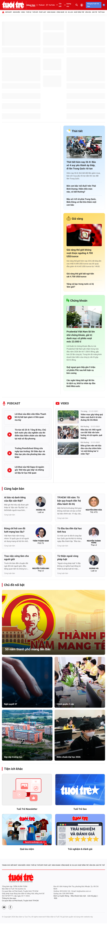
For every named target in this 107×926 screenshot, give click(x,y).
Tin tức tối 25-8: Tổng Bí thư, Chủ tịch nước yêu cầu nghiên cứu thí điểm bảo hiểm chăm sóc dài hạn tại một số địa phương (30, 434)
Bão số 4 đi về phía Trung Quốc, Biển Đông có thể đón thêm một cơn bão (81, 202)
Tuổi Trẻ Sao (80, 809)
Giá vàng (77, 218)
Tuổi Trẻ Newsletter (27, 809)
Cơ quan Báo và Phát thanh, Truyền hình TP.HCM (20, 901)
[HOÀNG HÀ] (40, 502)
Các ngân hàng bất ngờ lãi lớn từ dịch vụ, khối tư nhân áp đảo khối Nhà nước (81, 383)
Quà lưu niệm (27, 849)
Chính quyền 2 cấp (65, 704)
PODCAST (13, 403)
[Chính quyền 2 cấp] (80, 682)
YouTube (52, 5)
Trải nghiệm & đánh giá (80, 849)
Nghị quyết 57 (10, 704)
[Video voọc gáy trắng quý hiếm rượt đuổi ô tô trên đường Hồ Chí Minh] (68, 417)
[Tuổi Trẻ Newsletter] (27, 789)
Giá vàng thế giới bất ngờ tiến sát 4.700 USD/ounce (80, 275)
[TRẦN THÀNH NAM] (40, 533)
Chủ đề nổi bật (14, 585)
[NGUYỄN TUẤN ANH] (40, 561)
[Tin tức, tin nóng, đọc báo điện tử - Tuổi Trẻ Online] (14, 5)
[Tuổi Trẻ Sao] (80, 789)
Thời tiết (77, 131)
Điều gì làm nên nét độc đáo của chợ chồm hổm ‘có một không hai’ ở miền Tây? (91, 449)
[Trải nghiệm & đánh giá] (80, 829)
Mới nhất (8, 12)
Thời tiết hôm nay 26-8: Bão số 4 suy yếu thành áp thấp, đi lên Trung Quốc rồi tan (81, 165)
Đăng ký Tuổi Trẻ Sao (93, 5)
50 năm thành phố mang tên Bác (27, 649)
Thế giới (35, 12)
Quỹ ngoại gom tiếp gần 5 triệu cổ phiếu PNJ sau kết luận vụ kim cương (81, 370)
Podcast (41, 5)
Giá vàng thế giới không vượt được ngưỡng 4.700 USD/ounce (80, 253)
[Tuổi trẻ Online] (21, 877)
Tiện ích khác (13, 769)
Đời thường (85, 427)
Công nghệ (60, 12)
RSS (55, 898)
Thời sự (28, 12)
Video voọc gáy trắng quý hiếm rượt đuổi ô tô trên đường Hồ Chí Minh (92, 417)
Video (23, 12)
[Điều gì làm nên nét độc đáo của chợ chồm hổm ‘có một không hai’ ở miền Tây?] (68, 448)
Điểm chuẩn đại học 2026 (69, 757)
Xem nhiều (16, 12)
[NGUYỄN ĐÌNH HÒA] (93, 502)
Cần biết (60, 5)
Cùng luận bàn (14, 489)
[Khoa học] (30, 5)
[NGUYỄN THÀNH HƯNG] (93, 533)
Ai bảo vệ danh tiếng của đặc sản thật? (15, 499)
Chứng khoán (78, 300)
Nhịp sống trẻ (79, 12)
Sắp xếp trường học (13, 757)
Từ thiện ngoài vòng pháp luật (67, 558)
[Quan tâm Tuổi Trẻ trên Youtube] (4, 907)
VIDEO (65, 403)
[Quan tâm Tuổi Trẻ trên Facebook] (10, 907)
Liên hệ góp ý (92, 896)
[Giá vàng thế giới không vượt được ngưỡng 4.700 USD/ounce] (84, 235)
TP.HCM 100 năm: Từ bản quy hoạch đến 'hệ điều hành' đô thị (69, 500)
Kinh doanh (51, 12)
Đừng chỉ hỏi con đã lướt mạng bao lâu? (14, 530)
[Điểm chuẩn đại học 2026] (80, 735)
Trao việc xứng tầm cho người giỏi (16, 558)
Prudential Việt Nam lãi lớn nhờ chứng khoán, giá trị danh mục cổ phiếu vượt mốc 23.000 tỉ (81, 336)
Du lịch (70, 12)
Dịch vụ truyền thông (61, 896)
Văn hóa (88, 12)
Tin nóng (84, 411)
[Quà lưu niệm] (27, 829)
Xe (66, 12)
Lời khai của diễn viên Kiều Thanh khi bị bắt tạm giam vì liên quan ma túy (30, 417)
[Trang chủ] (3, 12)
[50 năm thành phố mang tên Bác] (53, 622)
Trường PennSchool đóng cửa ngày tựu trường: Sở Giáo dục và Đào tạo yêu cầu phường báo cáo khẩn (30, 452)
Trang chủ (6, 865)
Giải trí (94, 12)
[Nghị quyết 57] (27, 682)
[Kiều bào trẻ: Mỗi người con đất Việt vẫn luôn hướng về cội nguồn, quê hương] (68, 432)
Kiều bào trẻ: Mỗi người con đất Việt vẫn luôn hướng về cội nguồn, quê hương (91, 434)
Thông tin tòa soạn (9, 898)
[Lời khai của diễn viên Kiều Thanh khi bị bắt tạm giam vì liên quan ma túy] (9, 417)
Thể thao (101, 12)
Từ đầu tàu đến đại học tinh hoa (69, 530)
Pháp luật (42, 12)
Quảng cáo (68, 5)
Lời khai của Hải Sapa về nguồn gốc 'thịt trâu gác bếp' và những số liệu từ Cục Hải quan (29, 470)
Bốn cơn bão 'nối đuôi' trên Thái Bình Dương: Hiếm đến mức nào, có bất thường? (81, 189)
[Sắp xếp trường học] (27, 735)
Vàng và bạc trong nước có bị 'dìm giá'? (80, 285)
